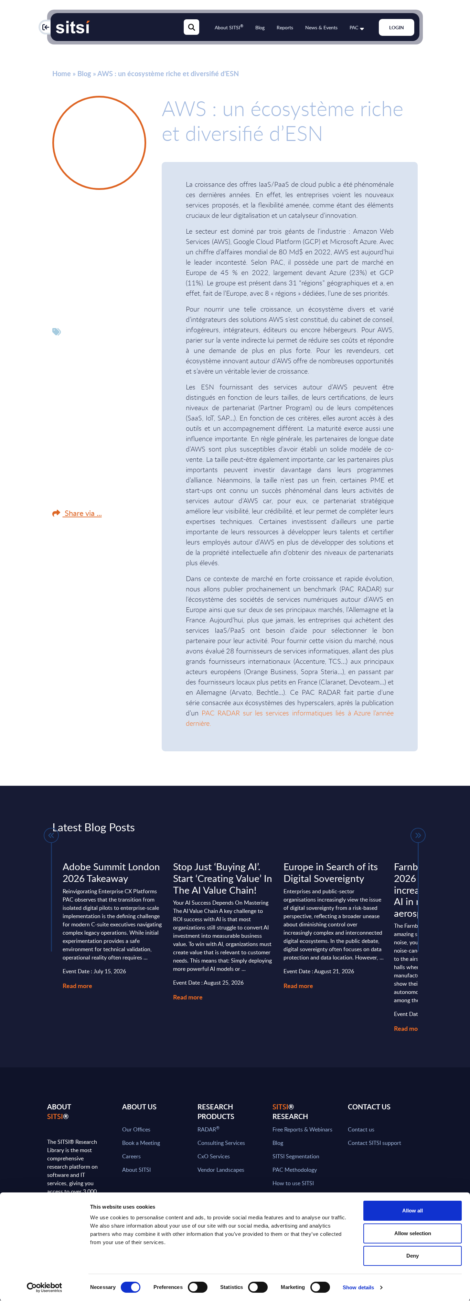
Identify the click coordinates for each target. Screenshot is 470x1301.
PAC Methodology (295, 1169)
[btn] (51, 835)
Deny (412, 1256)
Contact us (361, 1129)
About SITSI (229, 27)
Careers (131, 1156)
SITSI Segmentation (296, 1156)
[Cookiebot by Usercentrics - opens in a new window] (44, 1287)
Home (61, 73)
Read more (77, 985)
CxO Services (213, 1156)
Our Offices (136, 1129)
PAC (354, 27)
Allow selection (412, 1233)
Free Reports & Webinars (302, 1129)
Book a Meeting (141, 1143)
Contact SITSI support (374, 1143)
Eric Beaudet (83, 213)
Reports (285, 27)
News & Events (321, 27)
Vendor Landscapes (220, 1169)
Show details (358, 1287)
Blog (260, 27)
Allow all (412, 1210)
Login (396, 27)
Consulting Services (221, 1143)
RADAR (208, 1129)
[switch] (197, 1287)
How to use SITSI (293, 1183)
